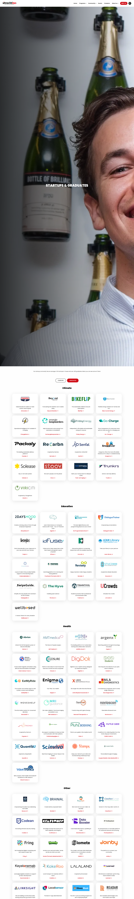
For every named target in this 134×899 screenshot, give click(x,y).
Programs (82, 3)
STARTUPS (61, 380)
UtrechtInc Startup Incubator (10, 3)
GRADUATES (72, 380)
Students (107, 3)
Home (75, 3)
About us (114, 3)
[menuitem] (75, 3)
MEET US (123, 3)
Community (91, 3)
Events (100, 3)
